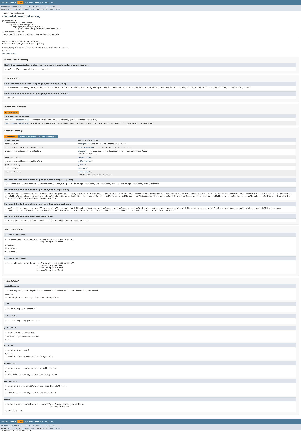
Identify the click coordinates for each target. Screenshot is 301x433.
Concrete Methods (47, 137)
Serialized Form (9, 54)
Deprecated (38, 2)
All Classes (50, 6)
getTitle (82, 165)
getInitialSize (84, 161)
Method (31, 9)
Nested (11, 9)
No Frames (37, 6)
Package (13, 2)
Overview (4, 2)
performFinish (84, 172)
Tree (31, 2)
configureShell (84, 144)
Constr (24, 9)
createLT (82, 151)
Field (18, 9)
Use (26, 2)
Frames (29, 6)
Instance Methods (28, 137)
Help (52, 2)
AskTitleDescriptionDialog (16, 120)
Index (47, 2)
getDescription (84, 157)
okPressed (82, 168)
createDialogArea (85, 147)
